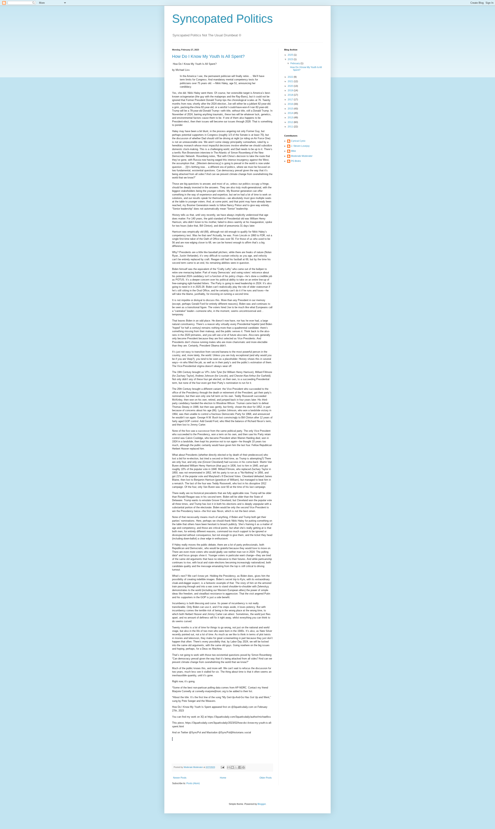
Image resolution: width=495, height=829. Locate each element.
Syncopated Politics (222, 18)
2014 (291, 113)
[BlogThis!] (232, 767)
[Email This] (229, 767)
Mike (293, 151)
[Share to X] (236, 767)
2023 (291, 59)
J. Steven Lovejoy (300, 146)
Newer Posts (179, 777)
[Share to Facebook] (240, 767)
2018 (291, 95)
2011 (291, 126)
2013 (291, 117)
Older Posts (265, 777)
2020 (291, 86)
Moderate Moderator (301, 156)
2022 (291, 77)
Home (223, 777)
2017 (291, 99)
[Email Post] (222, 767)
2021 (291, 81)
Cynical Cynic (298, 141)
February (295, 63)
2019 (291, 90)
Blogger (262, 804)
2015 (291, 108)
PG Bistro (296, 161)
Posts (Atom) (193, 783)
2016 (291, 104)
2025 (291, 55)
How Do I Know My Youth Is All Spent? (208, 56)
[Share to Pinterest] (243, 767)
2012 (291, 122)
